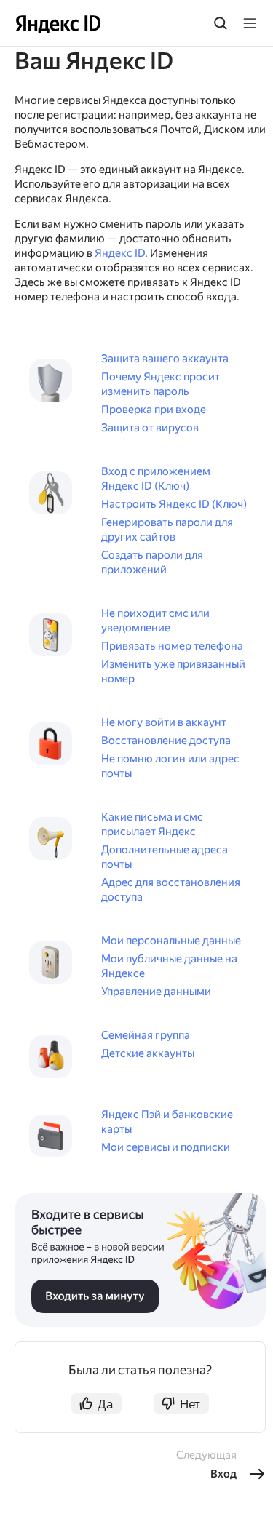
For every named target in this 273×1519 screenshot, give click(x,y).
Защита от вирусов (150, 427)
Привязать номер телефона (172, 646)
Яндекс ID (120, 253)
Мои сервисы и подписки (165, 1147)
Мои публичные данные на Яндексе (169, 966)
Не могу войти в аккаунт (163, 722)
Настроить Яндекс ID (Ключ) (174, 504)
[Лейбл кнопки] (250, 23)
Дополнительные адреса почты (164, 857)
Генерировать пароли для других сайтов (167, 529)
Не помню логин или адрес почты (170, 766)
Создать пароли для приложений (152, 562)
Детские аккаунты (147, 1053)
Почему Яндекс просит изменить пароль (160, 384)
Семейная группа (145, 1035)
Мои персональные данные (171, 940)
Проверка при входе (153, 409)
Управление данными (156, 991)
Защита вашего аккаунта (165, 358)
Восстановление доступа (166, 740)
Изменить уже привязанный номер (173, 671)
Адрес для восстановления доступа (170, 890)
